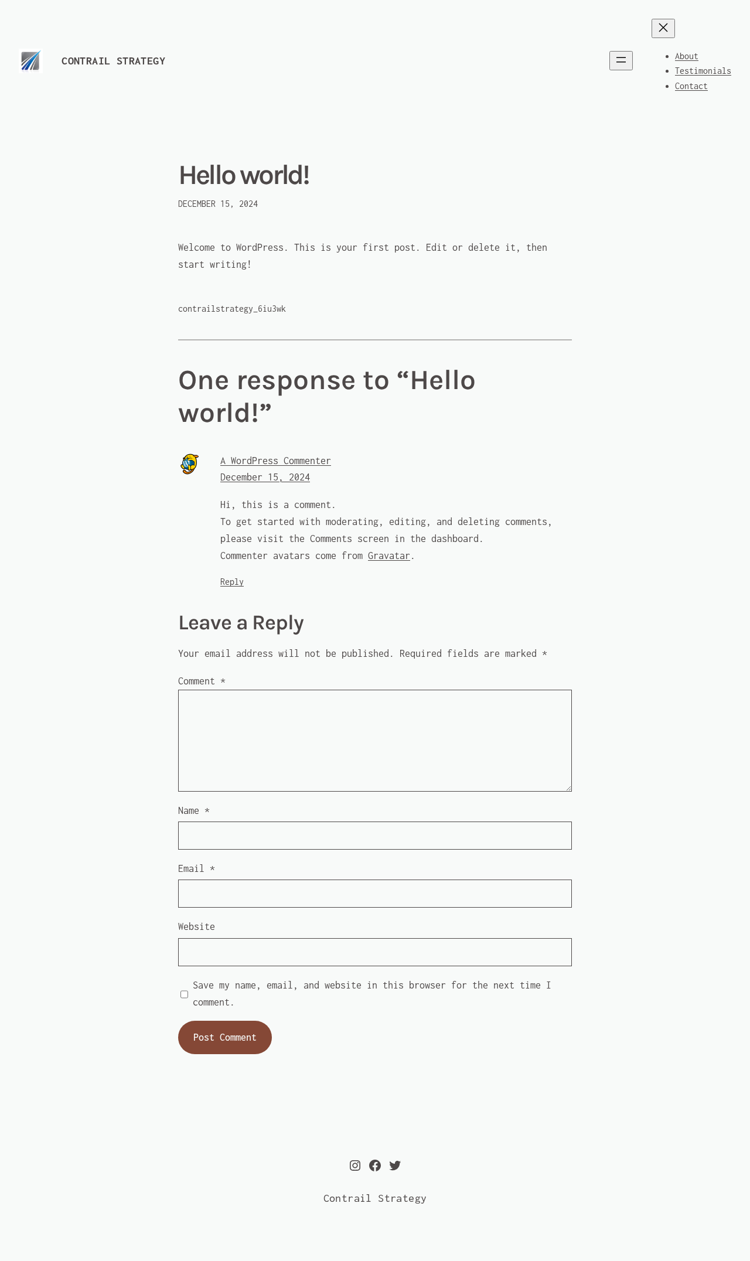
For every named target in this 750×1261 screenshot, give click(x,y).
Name (194, 810)
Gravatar (389, 555)
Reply (232, 582)
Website (196, 926)
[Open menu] (621, 60)
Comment (202, 681)
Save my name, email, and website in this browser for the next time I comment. (372, 993)
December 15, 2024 (265, 477)
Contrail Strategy (113, 60)
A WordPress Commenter (275, 460)
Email (196, 868)
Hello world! (243, 175)
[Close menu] (663, 28)
